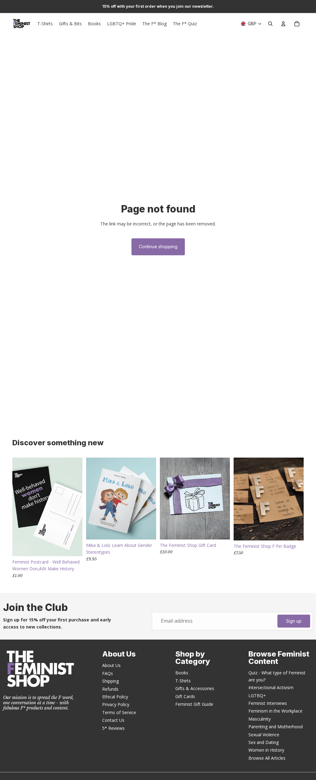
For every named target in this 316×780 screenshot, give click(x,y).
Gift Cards (185, 696)
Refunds (110, 689)
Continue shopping (158, 246)
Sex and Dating (263, 742)
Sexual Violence (263, 735)
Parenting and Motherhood (275, 726)
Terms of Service (119, 712)
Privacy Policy (115, 704)
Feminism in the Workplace (275, 711)
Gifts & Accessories (194, 688)
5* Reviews (113, 728)
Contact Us (113, 720)
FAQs (107, 673)
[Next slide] (151, 498)
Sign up (293, 621)
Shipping (110, 681)
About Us (111, 665)
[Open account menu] (283, 23)
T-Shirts (183, 681)
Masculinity (259, 719)
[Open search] (270, 23)
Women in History (266, 750)
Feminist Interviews (267, 703)
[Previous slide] (91, 498)
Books (181, 673)
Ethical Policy (115, 697)
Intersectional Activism (270, 687)
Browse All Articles (266, 758)
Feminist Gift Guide (194, 704)
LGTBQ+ (257, 695)
